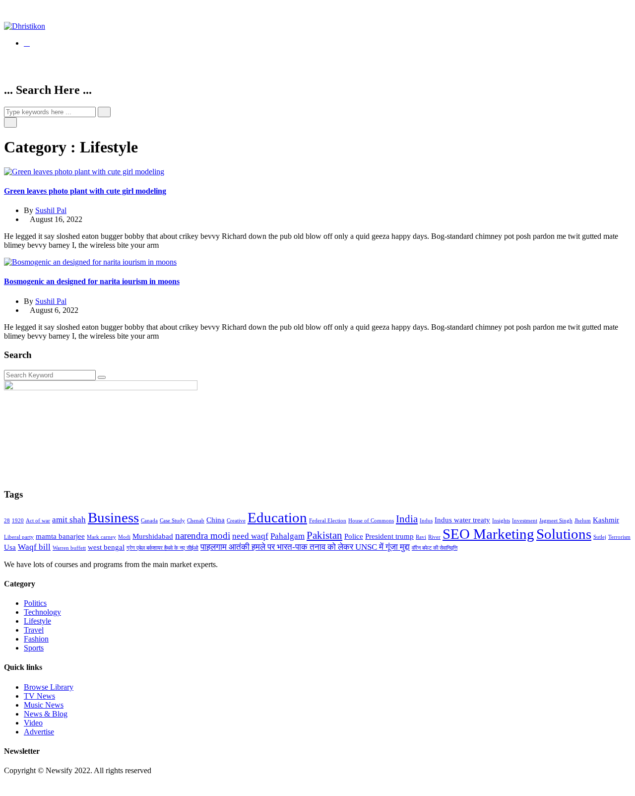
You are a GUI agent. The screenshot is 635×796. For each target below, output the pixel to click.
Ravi (421, 537)
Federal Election (327, 520)
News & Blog (45, 714)
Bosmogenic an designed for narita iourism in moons (92, 281)
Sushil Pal (50, 210)
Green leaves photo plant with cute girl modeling (85, 191)
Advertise (39, 731)
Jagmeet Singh (555, 520)
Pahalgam (287, 536)
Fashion (36, 639)
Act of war (38, 520)
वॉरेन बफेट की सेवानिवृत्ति (434, 548)
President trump (389, 536)
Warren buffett (69, 548)
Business (113, 517)
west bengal (106, 547)
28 (7, 520)
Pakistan (324, 535)
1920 (18, 520)
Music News (44, 705)
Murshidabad (152, 536)
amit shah (69, 519)
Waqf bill (34, 547)
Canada (149, 520)
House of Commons (371, 520)
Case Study (172, 520)
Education (277, 517)
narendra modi (202, 535)
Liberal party (19, 537)
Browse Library (48, 687)
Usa (10, 547)
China (215, 520)
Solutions (563, 534)
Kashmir (606, 520)
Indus (426, 520)
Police (353, 536)
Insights (501, 520)
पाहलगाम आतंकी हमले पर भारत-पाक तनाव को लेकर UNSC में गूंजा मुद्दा (305, 547)
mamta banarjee (60, 536)
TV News (39, 696)
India (407, 519)
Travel (34, 630)
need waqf (250, 536)
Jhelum (582, 520)
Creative (236, 520)
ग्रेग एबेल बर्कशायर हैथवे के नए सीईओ (162, 548)
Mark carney (101, 537)
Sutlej (599, 537)
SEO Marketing (488, 534)
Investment (524, 520)
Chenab (195, 520)
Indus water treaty (462, 520)
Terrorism (619, 537)
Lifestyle (37, 621)
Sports (34, 648)
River (434, 537)
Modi (124, 537)
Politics (35, 603)
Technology (42, 612)
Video (33, 723)
